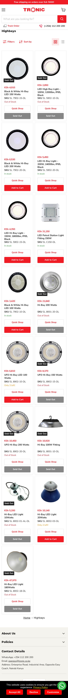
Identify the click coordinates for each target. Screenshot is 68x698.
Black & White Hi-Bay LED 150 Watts (16, 93)
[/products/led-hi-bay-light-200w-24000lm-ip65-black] (50, 138)
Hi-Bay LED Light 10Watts (13, 516)
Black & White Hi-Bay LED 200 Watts (16, 165)
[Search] (61, 19)
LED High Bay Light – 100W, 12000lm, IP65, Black (49, 92)
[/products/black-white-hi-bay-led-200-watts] (17, 140)
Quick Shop (17, 108)
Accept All (14, 692)
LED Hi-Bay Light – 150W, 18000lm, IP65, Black (16, 236)
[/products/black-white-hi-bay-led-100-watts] (17, 282)
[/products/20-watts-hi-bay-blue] (50, 491)
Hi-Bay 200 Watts (47, 305)
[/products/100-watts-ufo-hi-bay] (17, 352)
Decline (34, 692)
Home (26, 617)
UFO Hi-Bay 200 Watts (16, 444)
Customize (53, 692)
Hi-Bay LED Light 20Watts (46, 516)
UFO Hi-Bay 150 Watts (49, 374)
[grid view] (55, 41)
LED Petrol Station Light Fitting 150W (50, 237)
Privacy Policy (40, 687)
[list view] (62, 41)
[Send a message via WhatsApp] (61, 685)
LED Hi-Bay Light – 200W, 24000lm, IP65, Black (49, 164)
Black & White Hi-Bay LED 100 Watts (16, 306)
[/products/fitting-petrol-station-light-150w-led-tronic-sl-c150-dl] (50, 212)
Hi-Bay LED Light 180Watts (13, 586)
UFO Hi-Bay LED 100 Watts (15, 376)
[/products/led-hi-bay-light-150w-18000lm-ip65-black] (17, 210)
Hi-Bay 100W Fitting (48, 444)
